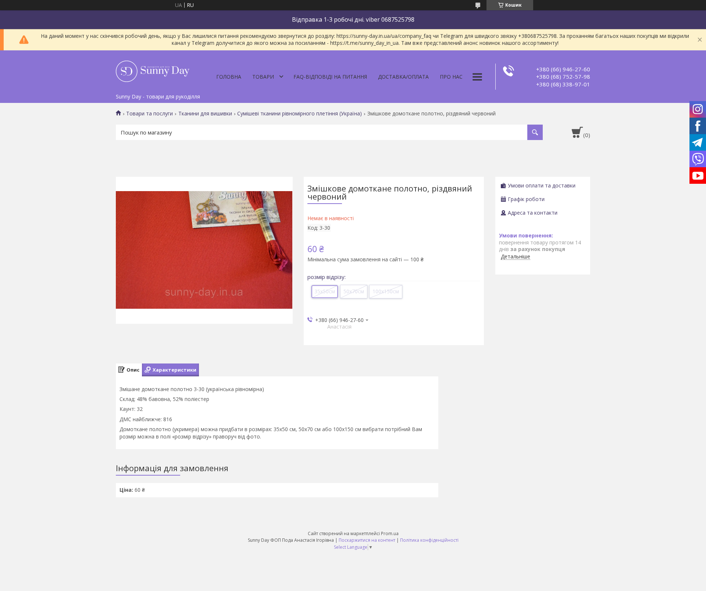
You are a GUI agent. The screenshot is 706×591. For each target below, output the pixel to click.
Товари (263, 76)
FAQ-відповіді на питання (330, 76)
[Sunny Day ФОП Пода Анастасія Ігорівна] (152, 70)
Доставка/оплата (403, 76)
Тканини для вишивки (205, 113)
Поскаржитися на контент (367, 540)
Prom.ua (390, 533)
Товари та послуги (149, 113)
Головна (228, 76)
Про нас (451, 76)
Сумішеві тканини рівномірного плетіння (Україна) (299, 113)
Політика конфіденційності (429, 540)
